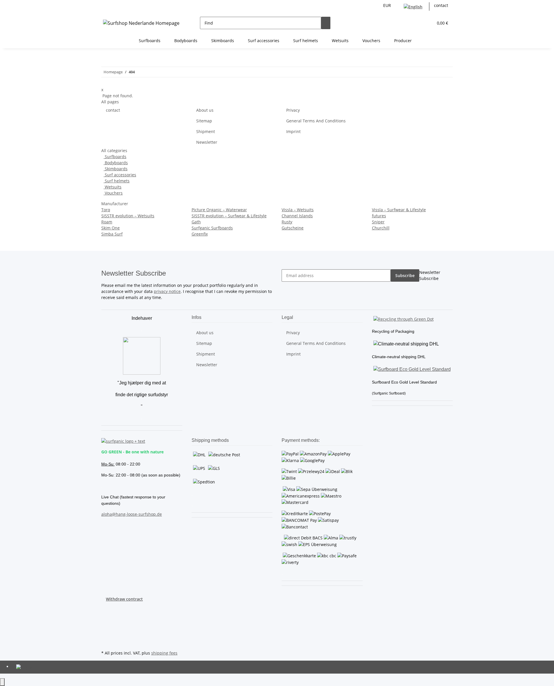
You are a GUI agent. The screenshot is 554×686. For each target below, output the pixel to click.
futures (379, 215)
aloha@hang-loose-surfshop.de (131, 514)
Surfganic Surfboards (212, 228)
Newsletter (206, 142)
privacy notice (167, 291)
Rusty (287, 222)
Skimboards (116, 168)
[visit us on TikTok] (106, 635)
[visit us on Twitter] (106, 615)
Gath (196, 222)
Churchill (381, 228)
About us (205, 110)
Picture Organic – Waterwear (219, 209)
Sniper (378, 222)
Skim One (110, 228)
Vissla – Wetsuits (298, 209)
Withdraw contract (124, 599)
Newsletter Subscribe (429, 275)
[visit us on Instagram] (106, 629)
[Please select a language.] (414, 6)
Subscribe (405, 275)
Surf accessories (120, 174)
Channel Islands (297, 215)
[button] (417, 23)
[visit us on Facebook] (106, 608)
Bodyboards (116, 162)
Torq (105, 209)
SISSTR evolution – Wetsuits (127, 215)
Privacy (293, 110)
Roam (106, 222)
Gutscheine (293, 228)
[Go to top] (2, 682)
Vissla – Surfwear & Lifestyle (399, 209)
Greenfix (200, 234)
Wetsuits (112, 187)
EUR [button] (387, 5)
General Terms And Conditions (316, 121)
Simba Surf (112, 234)
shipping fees (164, 653)
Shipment (205, 131)
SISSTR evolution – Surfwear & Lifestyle (229, 215)
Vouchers (113, 193)
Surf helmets (117, 181)
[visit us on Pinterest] (106, 622)
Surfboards (115, 156)
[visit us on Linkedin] (106, 642)
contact (441, 5)
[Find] (325, 23)
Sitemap (204, 121)
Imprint (293, 131)
